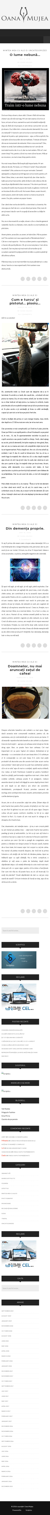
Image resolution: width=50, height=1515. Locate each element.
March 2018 (6, 1356)
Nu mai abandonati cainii (17, 1148)
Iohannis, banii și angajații (12, 1030)
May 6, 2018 (25, 59)
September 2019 (7, 1311)
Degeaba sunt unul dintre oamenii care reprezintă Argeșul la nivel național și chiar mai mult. (19, 1052)
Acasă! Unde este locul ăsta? (13, 1034)
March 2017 (6, 1411)
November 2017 (7, 1376)
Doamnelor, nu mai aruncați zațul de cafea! (25, 669)
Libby (3, 1137)
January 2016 (7, 1481)
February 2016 (7, 1476)
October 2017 (7, 1381)
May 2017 (5, 1401)
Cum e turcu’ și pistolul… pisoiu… (25, 301)
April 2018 (5, 1351)
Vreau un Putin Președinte (24, 1152)
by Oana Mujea (25, 62)
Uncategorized (38, 50)
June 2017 (5, 1396)
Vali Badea (6, 1109)
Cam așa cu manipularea (18, 1137)
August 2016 (6, 1446)
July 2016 (5, 1451)
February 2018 (7, 1361)
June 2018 (5, 1341)
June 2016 (5, 1456)
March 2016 (6, 1471)
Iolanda (5, 1183)
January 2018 (7, 1366)
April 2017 (5, 1406)
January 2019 (7, 1321)
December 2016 (7, 1426)
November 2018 (7, 1326)
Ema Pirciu (6, 1116)
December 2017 (7, 1371)
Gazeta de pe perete (10, 1119)
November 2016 (7, 1431)
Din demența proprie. (25, 528)
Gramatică (6, 1173)
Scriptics (29, 1510)
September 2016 (7, 1441)
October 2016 (7, 1436)
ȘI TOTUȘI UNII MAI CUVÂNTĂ (12, 1037)
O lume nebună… (25, 55)
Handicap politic (8, 1178)
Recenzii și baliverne (10, 1208)
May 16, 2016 (25, 532)
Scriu (4, 1213)
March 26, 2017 (25, 307)
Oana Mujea (6, 1152)
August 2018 (6, 1336)
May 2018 (5, 1346)
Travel (4, 1218)
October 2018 (7, 1331)
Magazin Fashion (8, 1112)
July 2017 (5, 1391)
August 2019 (6, 1316)
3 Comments (25, 539)
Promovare (6, 1203)
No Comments (25, 66)
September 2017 (7, 1386)
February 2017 (7, 1416)
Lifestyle (5, 1188)
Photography (7, 1198)
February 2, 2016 (25, 677)
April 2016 (5, 1466)
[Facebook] (41, 39)
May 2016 (5, 1461)
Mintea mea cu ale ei (15, 50)
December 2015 (7, 1486)
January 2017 (7, 1421)
